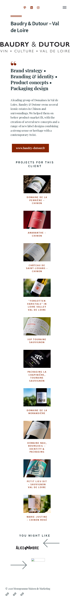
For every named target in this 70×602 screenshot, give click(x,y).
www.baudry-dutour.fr (30, 148)
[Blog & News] (7, 594)
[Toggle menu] (62, 7)
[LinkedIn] (31, 7)
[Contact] (14, 594)
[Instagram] (38, 7)
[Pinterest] (25, 7)
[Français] (22, 594)
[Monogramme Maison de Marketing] (12, 7)
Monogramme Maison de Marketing (31, 588)
